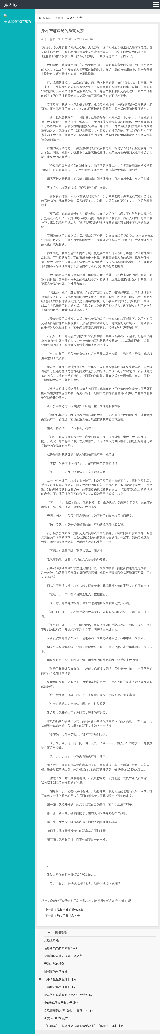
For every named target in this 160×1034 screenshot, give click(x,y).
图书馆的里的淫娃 (56, 971)
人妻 (79, 17)
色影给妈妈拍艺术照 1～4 (60, 948)
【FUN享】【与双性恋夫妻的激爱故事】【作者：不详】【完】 (85, 1026)
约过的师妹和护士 (68, 915)
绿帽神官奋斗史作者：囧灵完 (63, 956)
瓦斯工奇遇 (51, 940)
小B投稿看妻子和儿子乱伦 (61, 1002)
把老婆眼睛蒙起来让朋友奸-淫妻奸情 (68, 994)
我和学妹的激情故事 (70, 909)
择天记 (10, 4)
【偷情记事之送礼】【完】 (61, 987)
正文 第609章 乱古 (56, 1018)
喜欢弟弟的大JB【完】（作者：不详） (69, 1010)
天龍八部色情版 (54, 963)
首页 (69, 17)
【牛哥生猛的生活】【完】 (61, 979)
